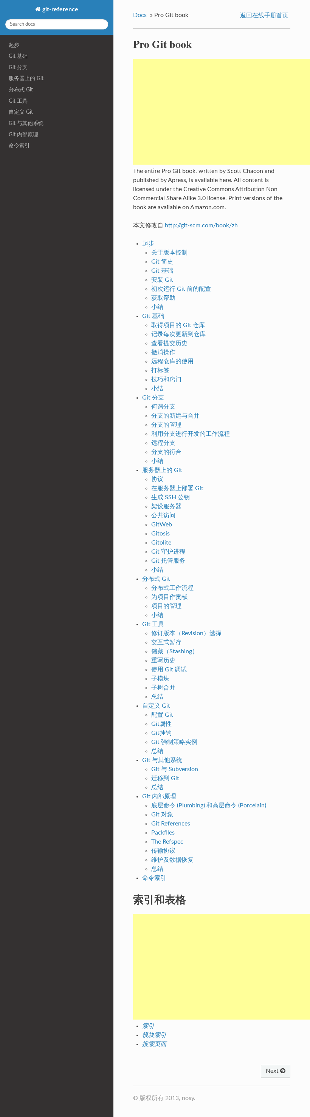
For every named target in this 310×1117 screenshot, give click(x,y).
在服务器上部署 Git (177, 488)
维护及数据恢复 (172, 860)
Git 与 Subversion (174, 769)
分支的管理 (166, 425)
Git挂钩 (161, 733)
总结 (157, 697)
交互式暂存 (166, 642)
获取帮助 (163, 298)
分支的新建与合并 (175, 416)
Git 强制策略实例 (174, 742)
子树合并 (163, 688)
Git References (170, 824)
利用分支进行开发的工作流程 (190, 434)
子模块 (160, 679)
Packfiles (163, 833)
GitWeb (161, 524)
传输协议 (163, 851)
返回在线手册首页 (264, 15)
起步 (14, 45)
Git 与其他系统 (26, 123)
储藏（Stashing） (174, 651)
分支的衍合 (166, 452)
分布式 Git (21, 90)
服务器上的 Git (26, 78)
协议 (157, 479)
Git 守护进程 (168, 552)
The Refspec (167, 842)
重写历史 (163, 660)
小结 (157, 307)
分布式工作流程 (172, 588)
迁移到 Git (165, 778)
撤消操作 (163, 352)
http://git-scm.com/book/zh (201, 225)
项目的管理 (166, 606)
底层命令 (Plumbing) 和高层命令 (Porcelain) (208, 805)
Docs (140, 15)
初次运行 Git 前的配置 (181, 289)
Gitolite (161, 543)
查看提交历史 (169, 343)
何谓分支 (163, 407)
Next (273, 1071)
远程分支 (163, 443)
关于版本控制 (169, 253)
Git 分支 (18, 67)
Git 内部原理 (23, 134)
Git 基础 (18, 56)
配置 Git (162, 715)
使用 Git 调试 (169, 669)
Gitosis (160, 534)
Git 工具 (18, 101)
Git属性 (161, 724)
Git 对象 (162, 815)
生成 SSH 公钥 (170, 497)
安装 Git (162, 280)
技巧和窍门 (166, 379)
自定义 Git (21, 112)
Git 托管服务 (168, 561)
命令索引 (19, 145)
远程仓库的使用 (172, 361)
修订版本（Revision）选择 (186, 633)
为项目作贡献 (169, 597)
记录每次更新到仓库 (178, 334)
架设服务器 (166, 506)
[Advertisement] (221, 112)
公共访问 (163, 515)
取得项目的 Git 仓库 (178, 325)
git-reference (59, 9)
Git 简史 (162, 262)
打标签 (160, 370)
